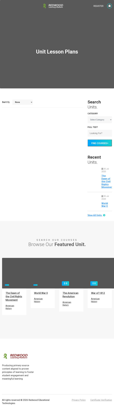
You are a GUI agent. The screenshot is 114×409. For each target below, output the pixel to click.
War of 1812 (98, 293)
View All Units (95, 215)
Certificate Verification (101, 400)
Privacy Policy (79, 400)
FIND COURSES (99, 143)
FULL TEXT (93, 127)
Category (93, 113)
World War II (104, 204)
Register (98, 6)
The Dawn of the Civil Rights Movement (107, 181)
